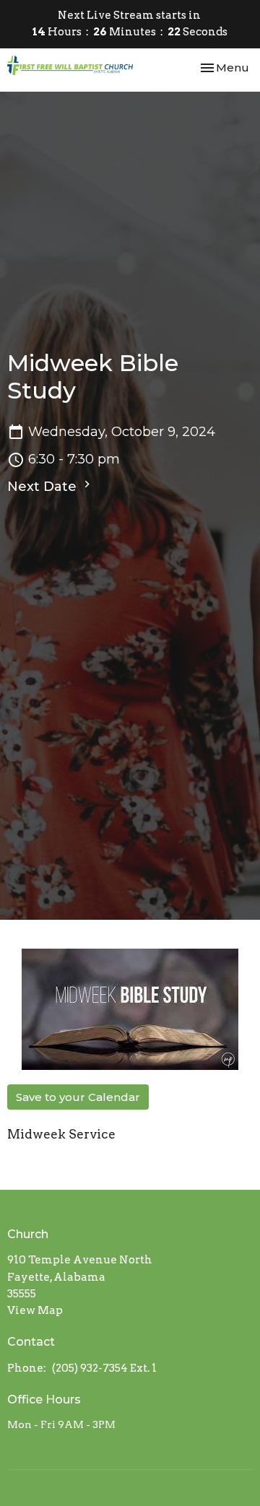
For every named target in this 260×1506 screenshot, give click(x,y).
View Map (35, 1310)
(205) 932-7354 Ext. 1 (104, 1368)
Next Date (43, 487)
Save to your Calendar (78, 1097)
